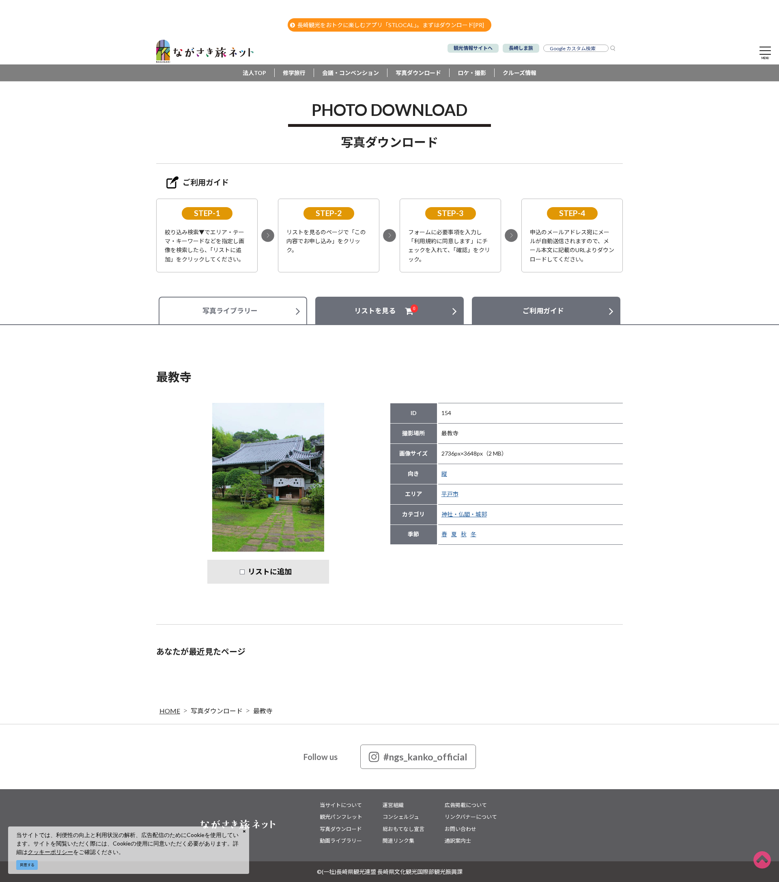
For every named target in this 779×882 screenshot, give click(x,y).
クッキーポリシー (50, 851)
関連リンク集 (398, 840)
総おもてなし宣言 (403, 829)
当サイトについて (341, 805)
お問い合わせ (460, 829)
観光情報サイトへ (473, 48)
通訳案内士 (458, 840)
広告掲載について (466, 805)
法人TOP (254, 72)
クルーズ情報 (519, 72)
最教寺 (263, 711)
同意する (27, 865)
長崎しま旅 (521, 48)
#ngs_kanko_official (425, 756)
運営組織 (393, 805)
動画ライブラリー (341, 840)
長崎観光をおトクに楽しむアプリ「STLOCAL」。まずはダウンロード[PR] (390, 24)
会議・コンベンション (350, 72)
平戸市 (449, 493)
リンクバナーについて (471, 816)
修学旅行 (294, 72)
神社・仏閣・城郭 (464, 514)
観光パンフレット (341, 816)
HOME (169, 711)
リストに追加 (270, 571)
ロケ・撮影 (472, 72)
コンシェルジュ (401, 816)
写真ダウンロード (418, 72)
